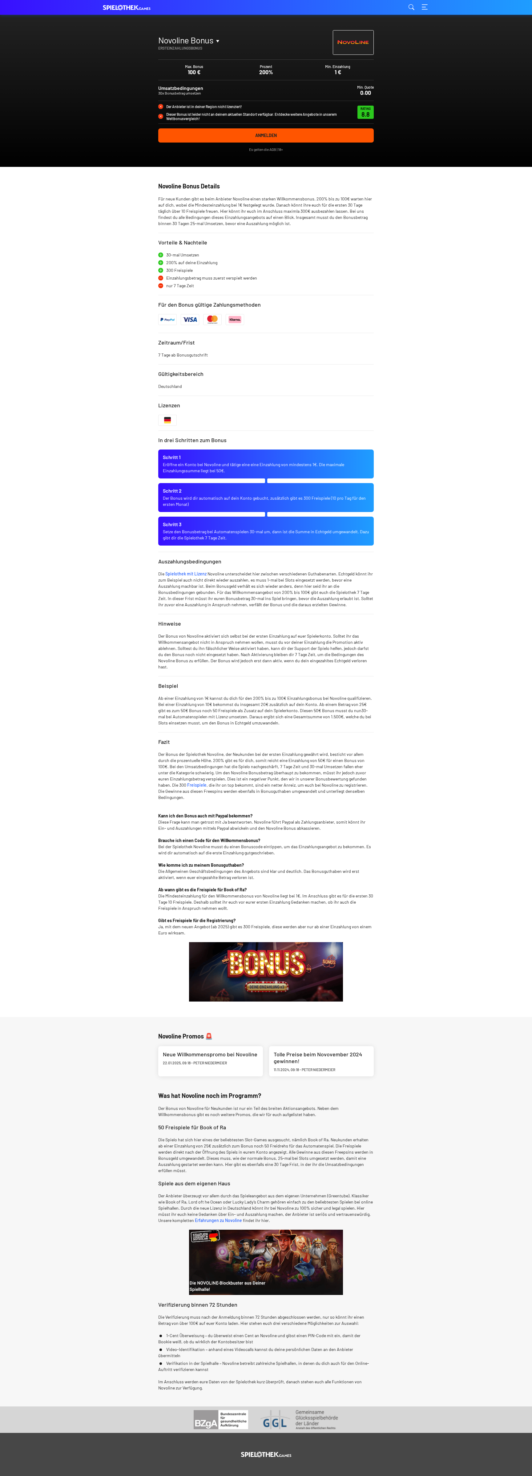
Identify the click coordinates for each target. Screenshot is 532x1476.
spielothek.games (133, 7)
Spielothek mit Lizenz (186, 573)
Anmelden (266, 135)
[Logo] (266, 1454)
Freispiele (197, 785)
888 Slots (173, 54)
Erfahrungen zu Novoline (218, 1220)
